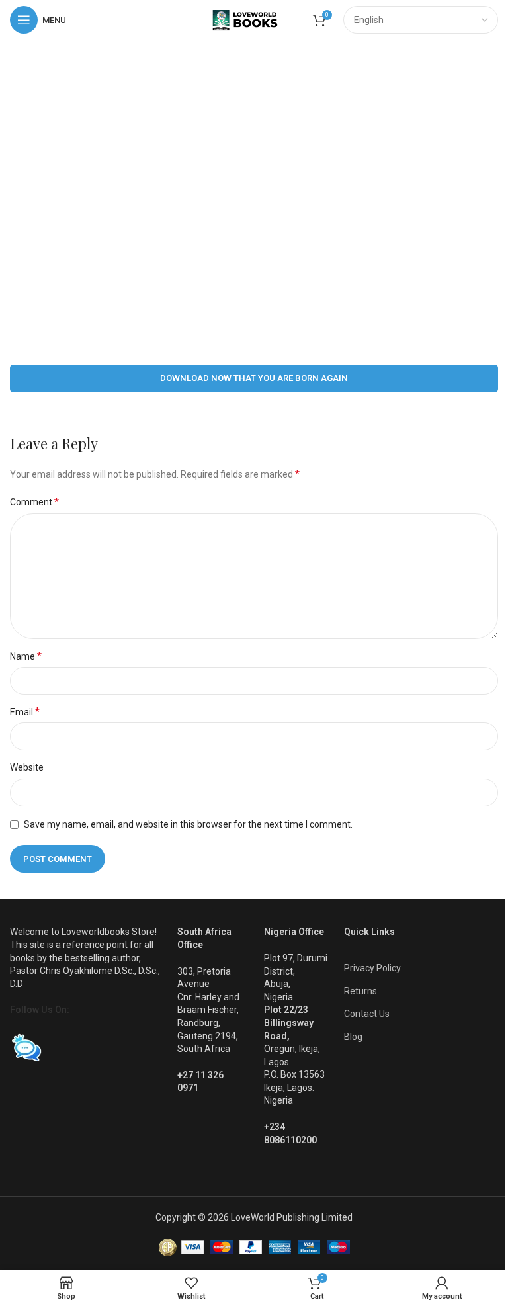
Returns (360, 991)
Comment (34, 502)
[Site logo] (254, 19)
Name (26, 656)
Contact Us (367, 1013)
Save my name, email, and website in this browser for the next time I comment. (188, 824)
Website (27, 767)
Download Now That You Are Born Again (254, 378)
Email (25, 711)
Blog (353, 1036)
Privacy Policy (372, 968)
